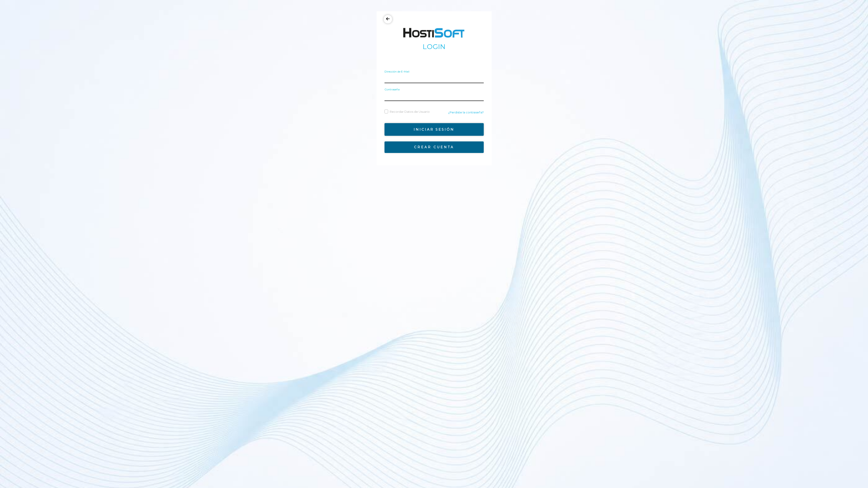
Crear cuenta (434, 147)
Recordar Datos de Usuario (410, 111)
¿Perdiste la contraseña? (466, 112)
